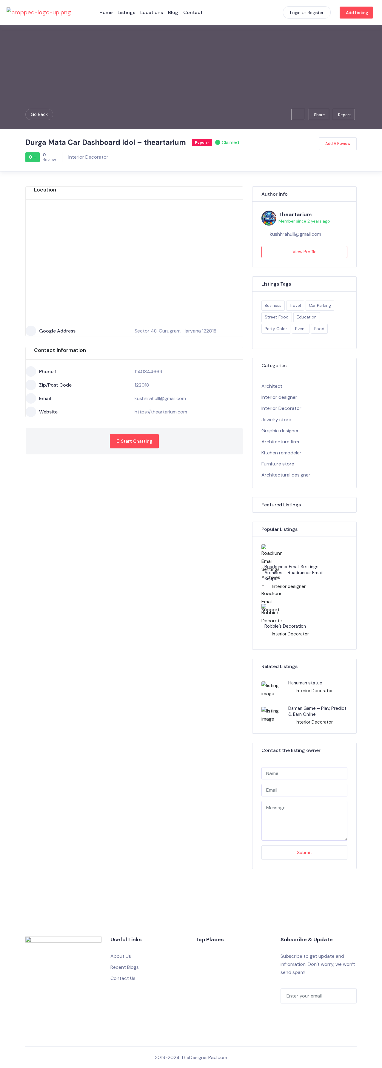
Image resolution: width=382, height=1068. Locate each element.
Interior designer (279, 397)
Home (106, 12)
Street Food (277, 317)
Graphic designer (280, 430)
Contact (193, 12)
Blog (173, 12)
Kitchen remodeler (281, 453)
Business (273, 305)
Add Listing (357, 12)
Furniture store (277, 464)
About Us (120, 956)
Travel (295, 305)
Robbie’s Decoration (285, 626)
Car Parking (320, 305)
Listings (126, 12)
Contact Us (122, 978)
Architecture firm (280, 442)
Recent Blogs (124, 967)
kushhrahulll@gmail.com (160, 398)
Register (316, 12)
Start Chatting (136, 441)
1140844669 (148, 371)
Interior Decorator (88, 157)
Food (319, 328)
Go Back (39, 114)
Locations (151, 12)
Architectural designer (285, 475)
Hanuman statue (305, 683)
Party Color (276, 328)
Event (300, 328)
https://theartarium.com (161, 412)
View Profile (304, 252)
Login (295, 12)
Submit (304, 853)
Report (344, 114)
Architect (271, 386)
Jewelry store (276, 419)
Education (307, 317)
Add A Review (337, 143)
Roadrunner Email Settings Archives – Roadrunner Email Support (293, 573)
